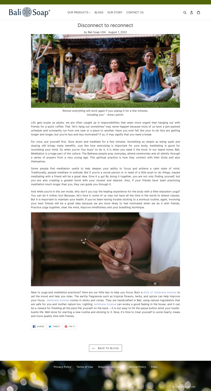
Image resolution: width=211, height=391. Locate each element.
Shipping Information (111, 366)
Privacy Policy (62, 366)
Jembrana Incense (57, 300)
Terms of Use (84, 366)
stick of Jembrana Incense (159, 292)
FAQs (154, 366)
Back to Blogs (108, 348)
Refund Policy (137, 366)
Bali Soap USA (188, 386)
